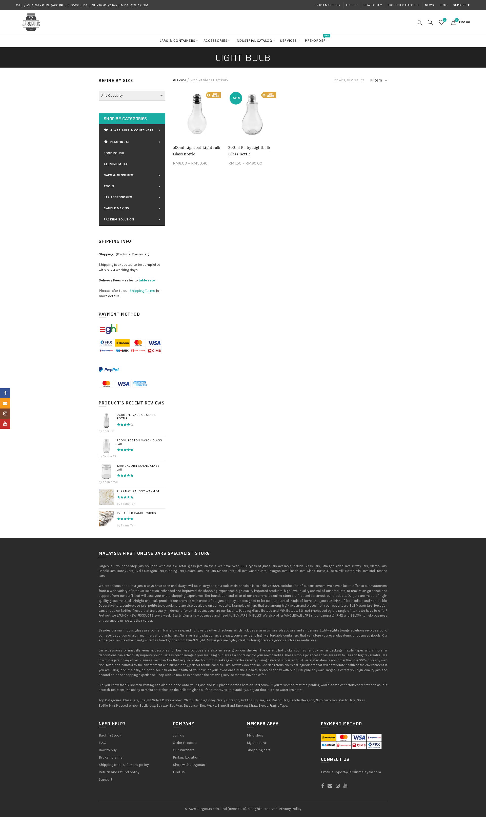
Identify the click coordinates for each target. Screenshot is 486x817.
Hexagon (307, 700)
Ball (285, 700)
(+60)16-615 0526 (65, 5)
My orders (255, 735)
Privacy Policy (290, 809)
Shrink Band (226, 705)
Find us (352, 5)
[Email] (5, 403)
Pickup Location (186, 757)
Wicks (211, 705)
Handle (200, 700)
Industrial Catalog (253, 40)
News (429, 5)
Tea (267, 700)
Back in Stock (110, 735)
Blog (443, 5)
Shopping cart (259, 750)
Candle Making (116, 208)
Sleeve (263, 705)
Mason (276, 700)
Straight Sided (150, 700)
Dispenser (191, 705)
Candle (294, 700)
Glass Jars (130, 700)
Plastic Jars (347, 700)
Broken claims (111, 757)
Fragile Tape (278, 705)
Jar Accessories (118, 197)
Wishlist (444, 19)
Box (203, 705)
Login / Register (419, 22)
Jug (152, 705)
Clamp (189, 700)
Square (259, 700)
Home (181, 80)
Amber (177, 700)
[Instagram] (5, 413)
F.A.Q (102, 743)
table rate (147, 280)
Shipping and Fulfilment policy (124, 765)
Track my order (327, 5)
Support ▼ (461, 5)
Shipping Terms (142, 291)
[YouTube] (5, 424)
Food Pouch (114, 153)
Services (288, 40)
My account (256, 743)
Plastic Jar (120, 142)
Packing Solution (119, 219)
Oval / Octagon (228, 700)
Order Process (185, 743)
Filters (376, 80)
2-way (166, 700)
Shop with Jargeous (189, 765)
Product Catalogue (403, 5)
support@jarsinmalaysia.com (356, 772)
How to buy (372, 5)
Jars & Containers (177, 40)
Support (105, 779)
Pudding (246, 700)
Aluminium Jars (326, 700)
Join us (178, 735)
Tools (109, 186)
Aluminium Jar (116, 164)
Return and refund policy (119, 772)
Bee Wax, (176, 705)
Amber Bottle (139, 705)
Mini (112, 705)
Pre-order (317, 38)
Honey (210, 700)
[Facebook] (5, 393)
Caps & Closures (118, 175)
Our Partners (184, 750)
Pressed (122, 705)
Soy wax (162, 705)
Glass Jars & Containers (132, 130)
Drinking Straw (246, 705)
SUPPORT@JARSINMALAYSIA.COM (120, 5)
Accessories (216, 40)
